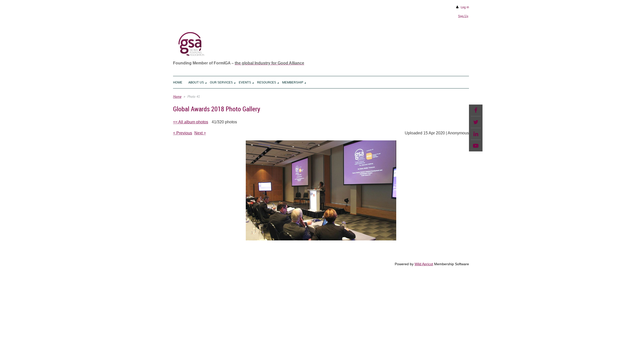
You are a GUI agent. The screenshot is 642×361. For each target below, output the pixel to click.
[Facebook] (476, 110)
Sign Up (463, 16)
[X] (476, 122)
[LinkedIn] (476, 134)
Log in (465, 7)
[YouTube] (476, 145)
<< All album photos (190, 122)
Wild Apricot (424, 264)
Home (177, 96)
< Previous (182, 133)
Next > (200, 133)
